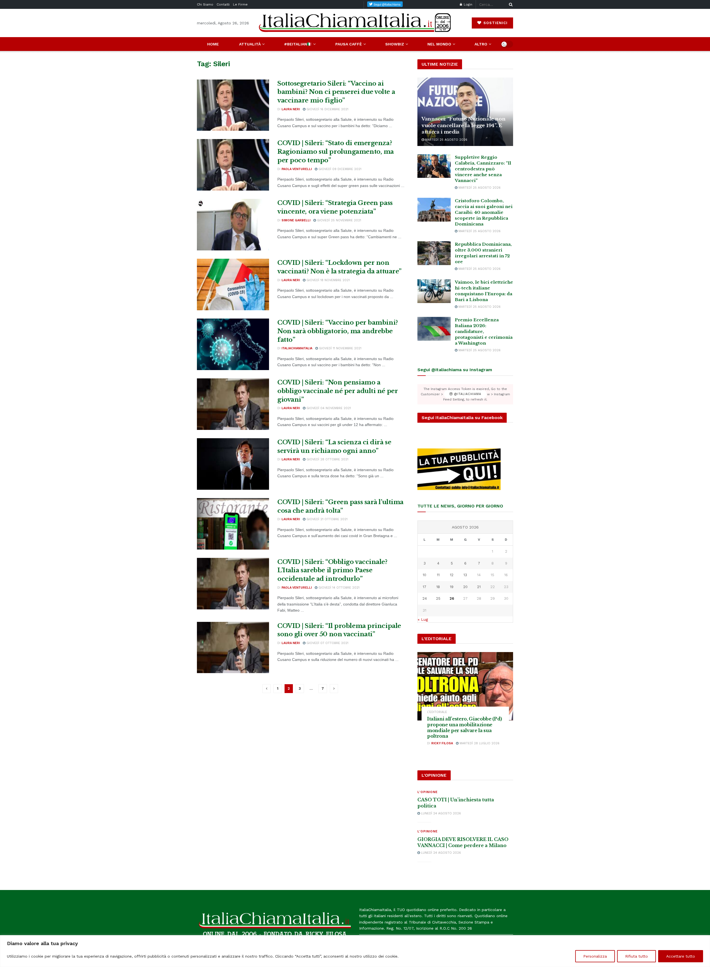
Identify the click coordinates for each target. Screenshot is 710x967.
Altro (481, 44)
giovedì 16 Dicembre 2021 (326, 109)
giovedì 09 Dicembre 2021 (339, 169)
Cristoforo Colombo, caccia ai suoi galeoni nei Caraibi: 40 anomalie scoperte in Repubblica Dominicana (484, 212)
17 (424, 587)
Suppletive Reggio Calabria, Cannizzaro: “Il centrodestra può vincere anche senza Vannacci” (483, 169)
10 (424, 575)
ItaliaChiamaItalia (297, 348)
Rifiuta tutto (636, 956)
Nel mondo (439, 44)
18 (438, 587)
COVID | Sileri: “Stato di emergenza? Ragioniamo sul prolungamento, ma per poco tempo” (335, 151)
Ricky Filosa (442, 743)
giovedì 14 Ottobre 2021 (338, 587)
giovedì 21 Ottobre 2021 (326, 519)
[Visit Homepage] (355, 23)
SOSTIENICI (495, 23)
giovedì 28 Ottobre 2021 (326, 459)
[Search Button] (509, 4)
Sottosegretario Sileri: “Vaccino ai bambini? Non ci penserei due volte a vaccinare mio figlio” (336, 92)
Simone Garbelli (296, 220)
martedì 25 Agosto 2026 (445, 140)
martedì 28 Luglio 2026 (478, 743)
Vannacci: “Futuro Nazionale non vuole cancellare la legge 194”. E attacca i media (463, 125)
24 (424, 598)
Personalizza (595, 956)
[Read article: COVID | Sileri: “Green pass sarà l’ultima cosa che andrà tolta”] (233, 524)
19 (451, 587)
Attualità (250, 44)
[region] (355, 951)
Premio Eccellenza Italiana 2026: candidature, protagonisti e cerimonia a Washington (484, 331)
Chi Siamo (205, 4)
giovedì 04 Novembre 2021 (328, 408)
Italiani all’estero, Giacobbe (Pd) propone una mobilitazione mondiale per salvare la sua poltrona (464, 727)
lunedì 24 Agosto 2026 (440, 813)
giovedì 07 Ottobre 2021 (326, 643)
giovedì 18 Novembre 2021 (327, 280)
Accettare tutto (680, 956)
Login (467, 4)
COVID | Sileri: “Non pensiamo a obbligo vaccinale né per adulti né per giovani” (337, 391)
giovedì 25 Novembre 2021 (338, 220)
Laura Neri (291, 109)
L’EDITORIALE (437, 712)
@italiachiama (467, 394)
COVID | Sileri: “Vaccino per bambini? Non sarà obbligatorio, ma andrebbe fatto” (337, 331)
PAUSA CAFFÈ (348, 44)
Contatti (223, 4)
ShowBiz (394, 44)
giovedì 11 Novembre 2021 (339, 348)
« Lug (423, 619)
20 (465, 587)
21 (479, 587)
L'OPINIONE (427, 792)
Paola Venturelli (297, 169)
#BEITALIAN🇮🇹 (298, 44)
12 (451, 575)
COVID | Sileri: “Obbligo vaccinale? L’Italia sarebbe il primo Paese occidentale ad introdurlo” (332, 570)
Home (213, 44)
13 (465, 575)
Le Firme (240, 4)
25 (438, 598)
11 (438, 575)
